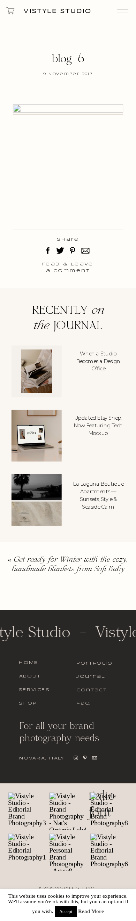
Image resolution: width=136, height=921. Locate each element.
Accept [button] (66, 911)
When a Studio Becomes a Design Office (98, 361)
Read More (91, 911)
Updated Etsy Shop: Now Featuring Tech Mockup (98, 425)
